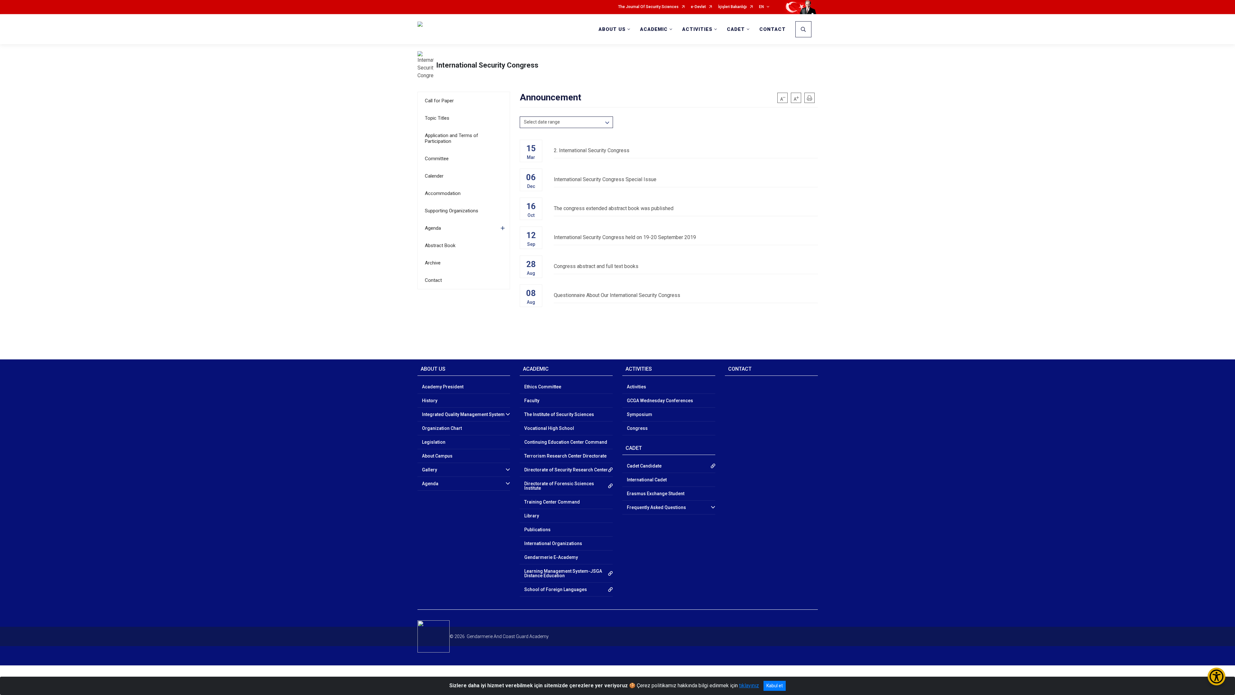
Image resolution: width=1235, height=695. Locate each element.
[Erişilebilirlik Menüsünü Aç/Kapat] (1216, 676)
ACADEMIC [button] (654, 29)
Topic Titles (437, 118)
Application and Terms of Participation (451, 138)
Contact (433, 280)
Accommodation (443, 193)
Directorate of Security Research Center (566, 469)
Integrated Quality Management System (463, 414)
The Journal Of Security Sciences (648, 7)
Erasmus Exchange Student (655, 493)
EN (761, 7)
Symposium (639, 414)
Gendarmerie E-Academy (551, 557)
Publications (537, 529)
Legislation (433, 442)
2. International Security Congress (591, 150)
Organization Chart (442, 428)
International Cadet (647, 479)
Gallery (429, 469)
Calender (434, 176)
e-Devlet (698, 7)
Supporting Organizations (451, 211)
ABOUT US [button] (612, 29)
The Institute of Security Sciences (559, 414)
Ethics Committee (542, 386)
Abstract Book (440, 245)
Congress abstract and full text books (596, 266)
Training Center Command (552, 502)
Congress (637, 428)
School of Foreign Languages (555, 589)
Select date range (542, 122)
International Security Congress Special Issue (605, 179)
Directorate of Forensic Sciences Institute (559, 486)
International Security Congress (487, 65)
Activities (636, 386)
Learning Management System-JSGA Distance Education (563, 573)
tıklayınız (749, 685)
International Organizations (553, 543)
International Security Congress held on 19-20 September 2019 (625, 237)
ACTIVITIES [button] (697, 29)
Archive (433, 263)
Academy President (442, 386)
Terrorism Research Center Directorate (565, 456)
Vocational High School (549, 428)
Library (531, 515)
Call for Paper (439, 101)
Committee (437, 159)
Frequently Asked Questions (656, 507)
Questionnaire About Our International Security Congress (617, 295)
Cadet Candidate (644, 465)
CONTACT (772, 29)
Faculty (531, 400)
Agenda (433, 228)
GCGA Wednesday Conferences (660, 400)
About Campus (437, 456)
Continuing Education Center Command (565, 442)
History (429, 400)
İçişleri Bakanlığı (732, 7)
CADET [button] (736, 29)
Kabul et (774, 685)
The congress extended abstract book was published (613, 208)
